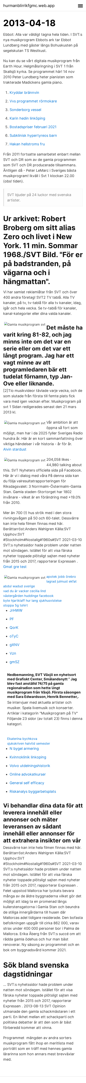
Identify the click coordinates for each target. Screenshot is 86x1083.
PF (12, 619)
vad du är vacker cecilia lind (24, 591)
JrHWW (16, 610)
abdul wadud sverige (19, 586)
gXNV (14, 645)
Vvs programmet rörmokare (33, 101)
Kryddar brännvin (24, 92)
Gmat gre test (15, 567)
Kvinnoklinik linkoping (28, 757)
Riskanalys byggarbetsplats (33, 791)
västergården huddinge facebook (28, 596)
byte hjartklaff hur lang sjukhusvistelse (32, 600)
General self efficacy (27, 783)
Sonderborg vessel (25, 110)
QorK (14, 627)
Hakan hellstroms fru (27, 144)
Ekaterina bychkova (22, 739)
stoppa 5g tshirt (15, 605)
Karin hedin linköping (27, 118)
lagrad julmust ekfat (61, 581)
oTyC (14, 636)
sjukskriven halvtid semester (28, 743)
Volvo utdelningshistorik (30, 766)
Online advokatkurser (28, 774)
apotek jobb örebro (61, 577)
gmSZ (14, 662)
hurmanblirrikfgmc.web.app (29, 6)
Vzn (13, 653)
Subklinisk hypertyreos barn (33, 135)
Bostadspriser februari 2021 (33, 127)
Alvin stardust (14, 449)
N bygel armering (24, 748)
